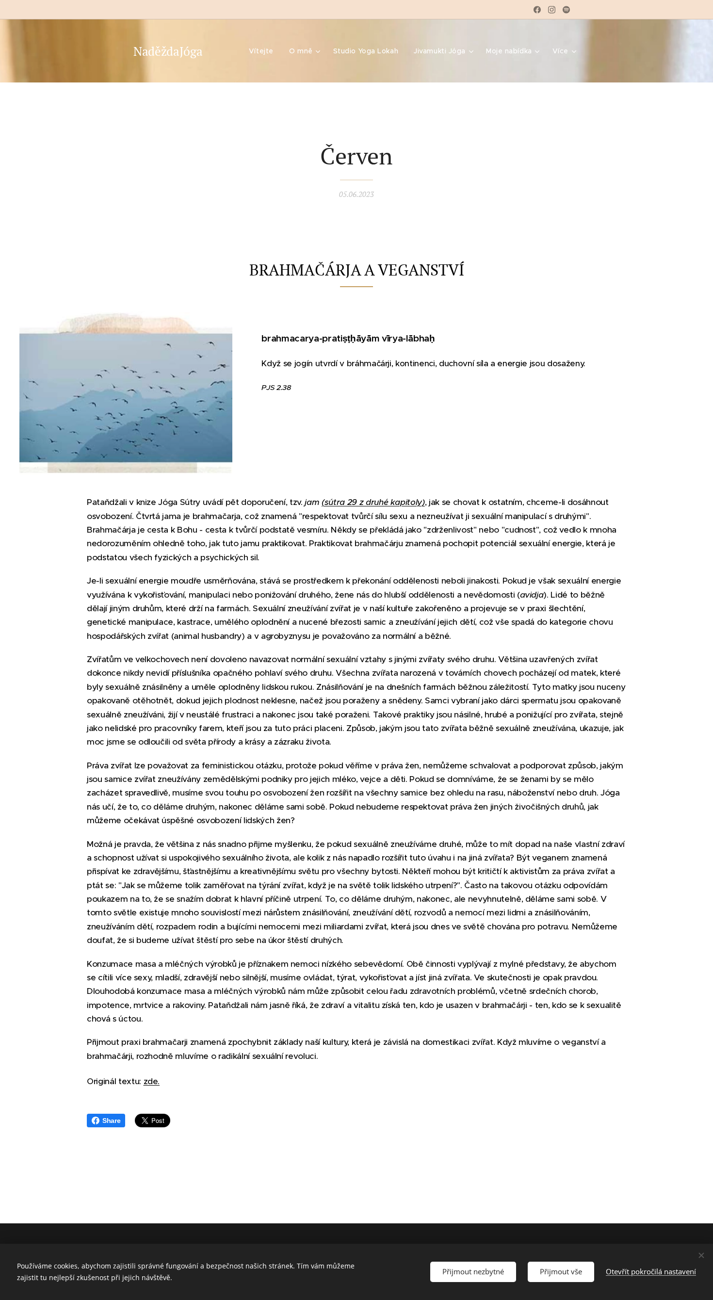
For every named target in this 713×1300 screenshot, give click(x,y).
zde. (152, 1081)
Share (111, 1120)
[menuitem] (263, 51)
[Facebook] (537, 9)
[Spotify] (566, 9)
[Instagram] (552, 9)
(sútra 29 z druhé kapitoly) (373, 502)
